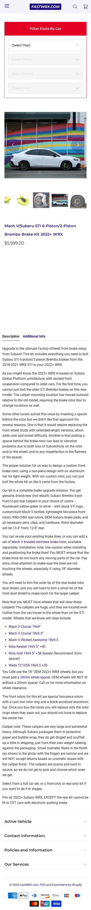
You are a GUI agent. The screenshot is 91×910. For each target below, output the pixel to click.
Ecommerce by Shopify (67, 884)
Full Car (13, 280)
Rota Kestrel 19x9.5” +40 (27, 647)
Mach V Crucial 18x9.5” (26, 633)
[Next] (77, 145)
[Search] (75, 6)
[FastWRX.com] (45, 6)
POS (43, 884)
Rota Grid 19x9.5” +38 (25, 653)
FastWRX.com (29, 884)
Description (10, 336)
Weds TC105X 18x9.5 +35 (28, 665)
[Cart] (85, 6)
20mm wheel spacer (35, 677)
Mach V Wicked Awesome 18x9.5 (33, 640)
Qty (7, 292)
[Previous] (13, 145)
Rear (44, 280)
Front (30, 280)
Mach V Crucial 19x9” (25, 627)
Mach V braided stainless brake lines (39, 542)
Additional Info (34, 336)
